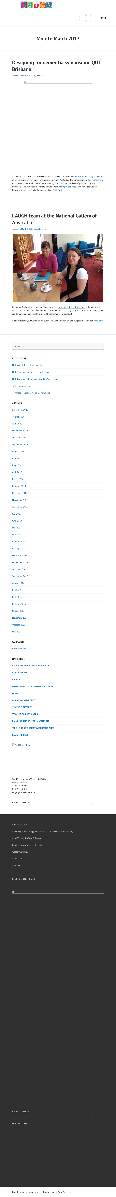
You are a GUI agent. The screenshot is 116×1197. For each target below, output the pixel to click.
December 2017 (19, 493)
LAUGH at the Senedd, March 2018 (30, 721)
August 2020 (18, 416)
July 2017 (16, 513)
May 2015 (17, 631)
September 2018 (20, 444)
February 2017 (19, 541)
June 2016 (17, 597)
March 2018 (18, 479)
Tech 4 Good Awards (21, 385)
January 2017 (18, 548)
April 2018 (17, 472)
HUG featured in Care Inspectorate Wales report (35, 378)
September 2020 (20, 409)
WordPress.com (65, 1191)
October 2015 (19, 624)
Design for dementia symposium (86, 176)
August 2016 (18, 583)
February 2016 (19, 603)
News (15, 693)
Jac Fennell (41, 75)
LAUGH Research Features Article (30, 665)
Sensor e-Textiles (22, 707)
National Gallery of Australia (71, 307)
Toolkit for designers (25, 714)
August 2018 (18, 451)
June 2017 (17, 520)
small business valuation (96, 805)
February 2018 (19, 486)
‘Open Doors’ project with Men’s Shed (33, 728)
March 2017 (18, 534)
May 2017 (17, 527)
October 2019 (19, 437)
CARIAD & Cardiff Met (24, 700)
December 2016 (19, 555)
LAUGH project (20, 734)
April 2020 (17, 423)
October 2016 (19, 569)
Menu (103, 18)
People (16, 679)
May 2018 (17, 465)
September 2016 (20, 576)
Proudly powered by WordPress (26, 1191)
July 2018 (16, 458)
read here (98, 320)
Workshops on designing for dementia (34, 686)
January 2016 (18, 610)
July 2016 (16, 590)
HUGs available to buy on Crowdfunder (30, 372)
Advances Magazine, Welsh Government (31, 392)
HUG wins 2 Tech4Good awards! (27, 365)
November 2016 (20, 562)
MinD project (65, 186)
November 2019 (20, 430)
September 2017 (20, 506)
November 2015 (20, 617)
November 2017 (20, 499)
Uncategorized (19, 648)
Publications (19, 672)
